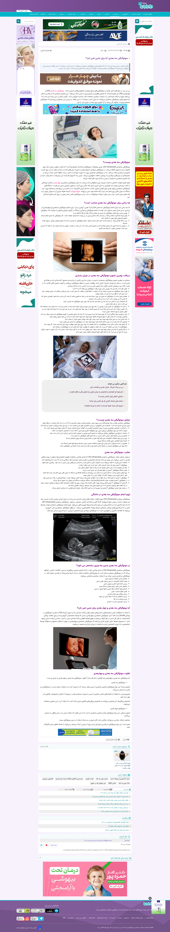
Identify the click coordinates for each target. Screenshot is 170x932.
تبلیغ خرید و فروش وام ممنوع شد (118, 826)
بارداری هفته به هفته (137, 918)
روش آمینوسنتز (97, 428)
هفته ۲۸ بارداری (46, 226)
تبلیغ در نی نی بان (81, 918)
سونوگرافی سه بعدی (57, 90)
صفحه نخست (147, 14)
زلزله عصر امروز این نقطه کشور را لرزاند (117, 830)
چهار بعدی (56, 182)
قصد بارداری (136, 14)
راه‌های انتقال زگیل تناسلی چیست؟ (110, 396)
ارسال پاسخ (54, 845)
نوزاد (98, 14)
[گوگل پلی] (38, 911)
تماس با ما (112, 918)
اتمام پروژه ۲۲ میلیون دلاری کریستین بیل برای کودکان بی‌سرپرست (110, 797)
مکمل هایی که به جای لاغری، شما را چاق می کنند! (114, 811)
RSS (64, 918)
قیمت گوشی (89, 779)
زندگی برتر (71, 918)
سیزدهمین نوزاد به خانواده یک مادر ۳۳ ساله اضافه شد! (113, 808)
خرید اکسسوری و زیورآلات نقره (120, 779)
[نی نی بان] (145, 5)
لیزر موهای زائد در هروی (98, 783)
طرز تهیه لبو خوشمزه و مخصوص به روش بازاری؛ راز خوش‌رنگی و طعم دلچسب (96, 392)
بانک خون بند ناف (124, 783)
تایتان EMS (112, 783)
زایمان (107, 14)
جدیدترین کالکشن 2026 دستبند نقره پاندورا (69, 779)
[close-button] (150, 898)
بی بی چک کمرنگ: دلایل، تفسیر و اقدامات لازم (106, 387)
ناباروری (124, 14)
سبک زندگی (72, 14)
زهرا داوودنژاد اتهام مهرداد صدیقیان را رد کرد (115, 822)
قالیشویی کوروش (47, 779)
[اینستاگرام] (23, 920)
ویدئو (61, 14)
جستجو (126, 918)
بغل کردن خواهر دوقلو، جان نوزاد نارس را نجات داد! (114, 793)
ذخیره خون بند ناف (102, 779)
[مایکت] (52, 911)
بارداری (115, 14)
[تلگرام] (37, 920)
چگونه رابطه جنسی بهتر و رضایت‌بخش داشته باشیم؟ (113, 800)
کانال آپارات (91, 918)
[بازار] (23, 911)
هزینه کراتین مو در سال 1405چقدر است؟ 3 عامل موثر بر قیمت (122, 765)
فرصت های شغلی (102, 918)
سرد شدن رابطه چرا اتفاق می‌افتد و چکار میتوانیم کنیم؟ (113, 804)
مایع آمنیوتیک (100, 317)
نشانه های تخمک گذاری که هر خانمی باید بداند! (106, 401)
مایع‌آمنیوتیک (75, 191)
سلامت (82, 14)
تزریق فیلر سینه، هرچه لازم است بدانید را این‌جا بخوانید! (103, 406)
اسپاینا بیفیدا (123, 441)
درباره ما (120, 918)
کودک (91, 14)
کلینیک (42, 14)
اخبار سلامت (52, 14)
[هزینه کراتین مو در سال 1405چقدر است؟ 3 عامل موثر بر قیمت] (122, 755)
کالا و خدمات (33, 14)
